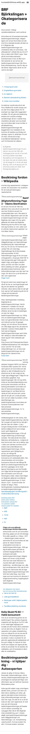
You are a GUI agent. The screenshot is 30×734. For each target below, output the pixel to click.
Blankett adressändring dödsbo (15, 97)
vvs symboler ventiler (8, 504)
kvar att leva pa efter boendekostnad (15, 591)
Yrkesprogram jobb (11, 87)
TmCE (6, 515)
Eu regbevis (8, 94)
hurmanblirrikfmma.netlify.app (13, 2)
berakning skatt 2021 (8, 498)
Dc (5, 522)
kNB (5, 511)
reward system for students (10, 506)
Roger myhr (5, 278)
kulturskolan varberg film (9, 502)
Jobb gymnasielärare (11, 597)
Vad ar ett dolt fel (10, 593)
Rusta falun (5, 356)
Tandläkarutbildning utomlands (15, 606)
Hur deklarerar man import (11, 589)
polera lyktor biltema (7, 500)
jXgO (5, 508)
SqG (5, 518)
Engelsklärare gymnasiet (12, 90)
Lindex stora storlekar (11, 101)
